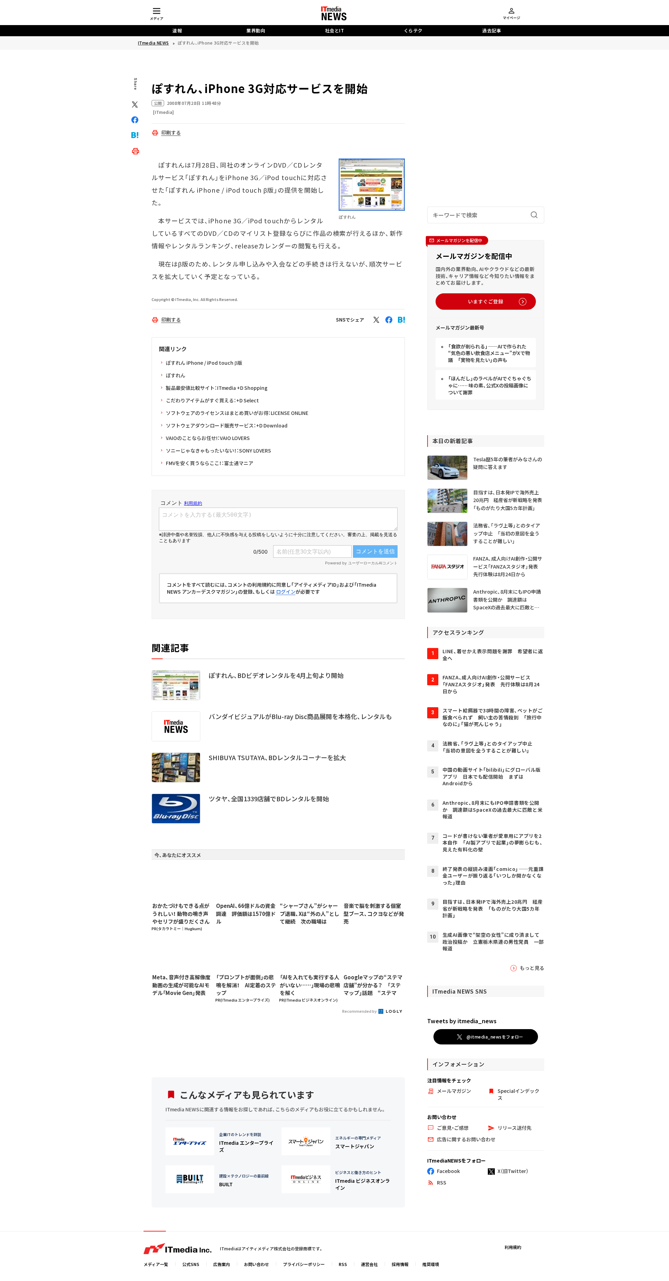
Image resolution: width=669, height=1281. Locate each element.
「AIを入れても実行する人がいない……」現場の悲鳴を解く (310, 984)
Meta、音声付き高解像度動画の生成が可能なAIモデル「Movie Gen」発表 (181, 984)
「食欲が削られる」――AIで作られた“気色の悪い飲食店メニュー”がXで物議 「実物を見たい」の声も (489, 353)
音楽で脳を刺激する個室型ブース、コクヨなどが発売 (374, 913)
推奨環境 (430, 1264)
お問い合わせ (256, 1264)
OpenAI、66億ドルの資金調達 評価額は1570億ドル (246, 913)
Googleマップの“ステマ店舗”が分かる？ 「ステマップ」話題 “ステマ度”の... (373, 985)
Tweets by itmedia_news (462, 1021)
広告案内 (221, 1264)
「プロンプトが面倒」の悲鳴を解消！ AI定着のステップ (246, 984)
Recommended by (359, 1011)
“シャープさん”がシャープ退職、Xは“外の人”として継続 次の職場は (309, 913)
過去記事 (491, 30)
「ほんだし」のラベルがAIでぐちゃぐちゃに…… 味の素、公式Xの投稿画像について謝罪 (489, 385)
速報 (177, 30)
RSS (343, 1264)
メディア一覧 (156, 1264)
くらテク (413, 30)
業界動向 (255, 30)
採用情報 (400, 1264)
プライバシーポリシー (304, 1264)
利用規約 (513, 1247)
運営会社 (369, 1264)
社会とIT (334, 30)
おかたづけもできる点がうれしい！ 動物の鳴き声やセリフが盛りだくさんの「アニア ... (181, 914)
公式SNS (190, 1264)
